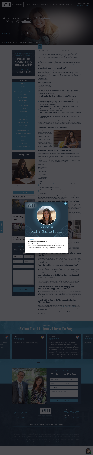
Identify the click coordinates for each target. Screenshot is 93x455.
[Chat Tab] (46, 227)
